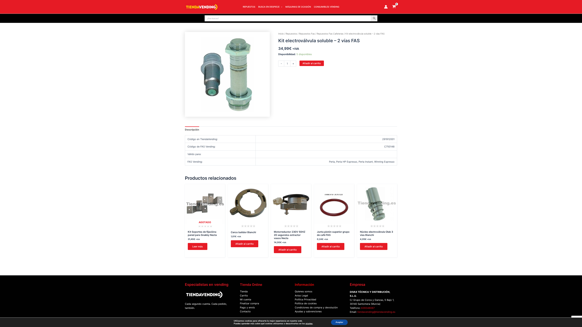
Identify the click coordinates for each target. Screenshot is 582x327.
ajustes (309, 323)
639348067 (368, 307)
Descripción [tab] (192, 129)
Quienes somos (303, 291)
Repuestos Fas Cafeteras (330, 33)
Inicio (281, 33)
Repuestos (291, 33)
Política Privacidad (305, 299)
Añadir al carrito (312, 63)
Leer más (197, 246)
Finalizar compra (249, 303)
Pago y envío (247, 307)
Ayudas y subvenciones (308, 311)
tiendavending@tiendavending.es (376, 311)
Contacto (245, 311)
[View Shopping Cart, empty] (394, 7)
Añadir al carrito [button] (244, 243)
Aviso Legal (301, 295)
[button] (280, 7)
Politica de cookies (306, 303)
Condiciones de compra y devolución (316, 307)
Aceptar (339, 322)
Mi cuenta (245, 299)
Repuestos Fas (307, 33)
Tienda (244, 291)
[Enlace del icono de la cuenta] (386, 7)
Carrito (244, 295)
